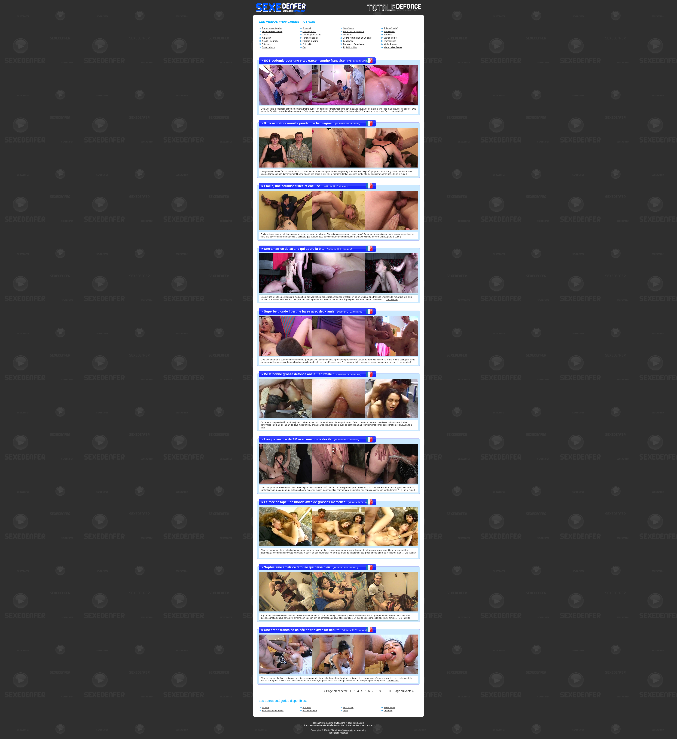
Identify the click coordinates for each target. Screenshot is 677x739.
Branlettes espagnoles (272, 710)
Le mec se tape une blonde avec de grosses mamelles (304, 502)
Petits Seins (389, 707)
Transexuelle (390, 41)
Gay (304, 47)
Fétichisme (348, 707)
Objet (345, 710)
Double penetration (312, 34)
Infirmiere (347, 34)
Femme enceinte (311, 38)
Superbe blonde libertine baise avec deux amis (299, 311)
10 (384, 690)
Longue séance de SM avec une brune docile (297, 439)
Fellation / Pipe (310, 710)
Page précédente (337, 690)
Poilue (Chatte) (391, 28)
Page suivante (402, 690)
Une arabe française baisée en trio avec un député (301, 630)
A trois (265, 34)
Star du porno (390, 38)
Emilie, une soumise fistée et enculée (292, 186)
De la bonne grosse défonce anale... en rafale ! (299, 374)
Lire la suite (396, 111)
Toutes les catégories (272, 28)
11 (389, 690)
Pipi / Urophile (350, 47)
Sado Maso (389, 31)
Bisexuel (307, 28)
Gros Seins (348, 28)
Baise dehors (268, 47)
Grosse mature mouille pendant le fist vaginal (298, 123)
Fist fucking (308, 44)
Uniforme (388, 710)
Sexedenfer (347, 730)
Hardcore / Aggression (353, 31)
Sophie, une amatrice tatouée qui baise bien (297, 567)
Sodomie (388, 34)
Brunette (307, 707)
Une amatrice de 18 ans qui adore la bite (294, 249)
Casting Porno (309, 31)
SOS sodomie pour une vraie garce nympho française (304, 60)
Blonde (265, 707)
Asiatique (266, 44)
